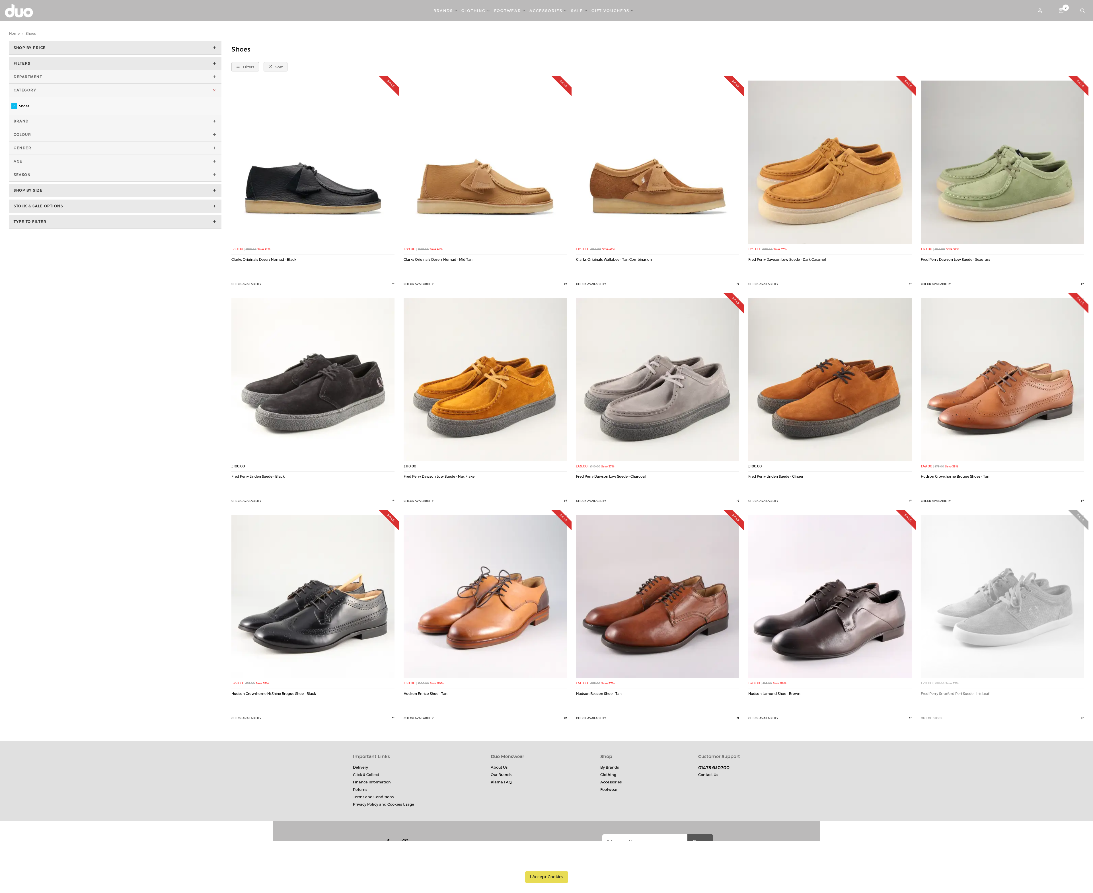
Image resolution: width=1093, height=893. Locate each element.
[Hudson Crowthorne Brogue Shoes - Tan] (1002, 379)
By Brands (609, 767)
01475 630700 (714, 767)
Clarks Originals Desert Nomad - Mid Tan (438, 260)
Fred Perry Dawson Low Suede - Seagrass (955, 260)
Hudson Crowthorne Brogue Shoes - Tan (955, 477)
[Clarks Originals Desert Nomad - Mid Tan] (485, 162)
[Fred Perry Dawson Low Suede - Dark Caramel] (829, 162)
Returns (360, 789)
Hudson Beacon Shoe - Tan (599, 694)
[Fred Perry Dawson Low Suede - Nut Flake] (485, 379)
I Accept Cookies (546, 876)
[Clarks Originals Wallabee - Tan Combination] (657, 162)
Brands (443, 11)
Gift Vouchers (610, 11)
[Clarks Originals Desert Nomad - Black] (313, 162)
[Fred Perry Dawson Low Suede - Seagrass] (1002, 162)
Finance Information (372, 782)
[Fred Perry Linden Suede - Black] (313, 379)
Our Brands (501, 774)
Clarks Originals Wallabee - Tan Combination (614, 260)
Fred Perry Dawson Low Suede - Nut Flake (439, 477)
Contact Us (708, 774)
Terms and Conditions (373, 797)
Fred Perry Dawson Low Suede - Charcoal (611, 477)
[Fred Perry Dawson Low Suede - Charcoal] (657, 379)
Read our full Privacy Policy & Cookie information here (546, 864)
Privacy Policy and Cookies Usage (383, 804)
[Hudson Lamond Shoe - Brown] (829, 596)
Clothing (473, 11)
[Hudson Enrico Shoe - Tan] (485, 596)
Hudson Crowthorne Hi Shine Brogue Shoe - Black (273, 694)
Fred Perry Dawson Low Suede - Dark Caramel (787, 260)
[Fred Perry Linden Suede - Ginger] (829, 379)
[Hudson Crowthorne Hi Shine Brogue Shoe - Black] (313, 596)
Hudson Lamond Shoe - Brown (774, 694)
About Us (499, 767)
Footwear (507, 11)
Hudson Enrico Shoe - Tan (425, 694)
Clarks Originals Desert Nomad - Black (263, 260)
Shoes (24, 106)
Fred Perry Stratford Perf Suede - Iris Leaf (955, 694)
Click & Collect (366, 774)
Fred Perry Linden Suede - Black (258, 477)
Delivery (360, 767)
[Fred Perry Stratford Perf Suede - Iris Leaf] (1002, 596)
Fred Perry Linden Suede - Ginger (776, 477)
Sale (577, 11)
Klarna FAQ (501, 782)
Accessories (545, 11)
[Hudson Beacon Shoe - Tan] (657, 596)
